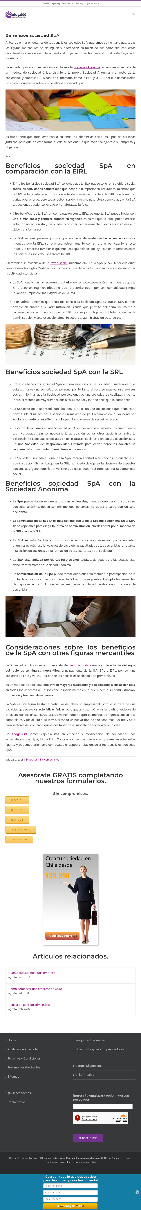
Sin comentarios (49, 759)
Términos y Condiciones (24, 1058)
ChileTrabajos (84, 1074)
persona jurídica (80, 665)
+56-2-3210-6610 (61, 3)
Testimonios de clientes (24, 1067)
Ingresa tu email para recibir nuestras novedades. (101, 1097)
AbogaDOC (19, 734)
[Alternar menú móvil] (133, 13)
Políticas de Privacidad (23, 1049)
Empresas (31, 759)
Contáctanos (16, 1102)
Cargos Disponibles (88, 1066)
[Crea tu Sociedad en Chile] (70, 855)
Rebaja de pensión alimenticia (29, 1005)
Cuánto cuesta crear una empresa (31, 973)
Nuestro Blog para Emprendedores (99, 1049)
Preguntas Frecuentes (90, 1040)
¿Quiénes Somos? (20, 1093)
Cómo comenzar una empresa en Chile (35, 989)
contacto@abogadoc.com (85, 3)
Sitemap (13, 1076)
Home (12, 1040)
